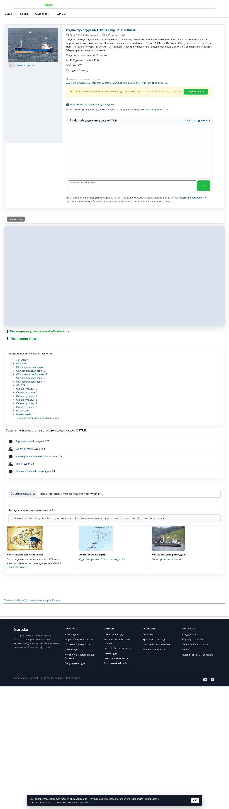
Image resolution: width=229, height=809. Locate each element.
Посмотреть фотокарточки (167, 559)
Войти (182, 4)
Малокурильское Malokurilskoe (33, 456)
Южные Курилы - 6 (26, 392)
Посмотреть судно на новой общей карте (39, 331)
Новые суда (110, 653)
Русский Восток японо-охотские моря (37, 417)
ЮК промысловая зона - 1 (30, 370)
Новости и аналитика (116, 658)
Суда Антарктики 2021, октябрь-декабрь (102, 559)
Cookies (186, 649)
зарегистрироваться (157, 109)
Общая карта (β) (96, 4)
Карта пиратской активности (25, 554)
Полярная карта (24, 338)
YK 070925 (22, 410)
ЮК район (21, 363)
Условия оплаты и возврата (197, 654)
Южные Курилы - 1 (26, 396)
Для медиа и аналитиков (157, 644)
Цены (126, 4)
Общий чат (189, 120)
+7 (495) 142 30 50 (192, 639)
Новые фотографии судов (168, 554)
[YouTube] (205, 679)
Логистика (148, 634)
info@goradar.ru (190, 634)
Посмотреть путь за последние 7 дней (92, 104)
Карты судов (143, 4)
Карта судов (72, 634)
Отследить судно (69, 4)
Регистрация (165, 4)
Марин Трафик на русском (80, 639)
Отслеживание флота (77, 644)
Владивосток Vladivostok (29, 471)
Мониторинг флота (154, 649)
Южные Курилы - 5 (26, 388)
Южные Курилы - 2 (26, 403)
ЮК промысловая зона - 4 (30, 381)
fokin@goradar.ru (193, 197)
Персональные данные (195, 644)
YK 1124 (20, 385)
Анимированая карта (92, 554)
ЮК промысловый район (30, 366)
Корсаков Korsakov (26, 441)
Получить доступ (196, 91)
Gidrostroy (22, 359)
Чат (114, 4)
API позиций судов (114, 634)
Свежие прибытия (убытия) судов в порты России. (32, 600)
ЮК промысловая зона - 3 (30, 377)
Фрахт (49, 4)
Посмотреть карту (17, 566)
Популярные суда (75, 663)
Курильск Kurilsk (24, 448)
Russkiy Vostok (24, 414)
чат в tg (205, 120)
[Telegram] (212, 679)
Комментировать (26, 64)
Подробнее (84, 802)
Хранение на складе (154, 639)
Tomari (19, 463)
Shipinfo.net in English (116, 663)
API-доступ (71, 649)
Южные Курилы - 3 (26, 406)
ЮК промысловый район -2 (31, 374)
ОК (195, 800)
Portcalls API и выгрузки (117, 647)
